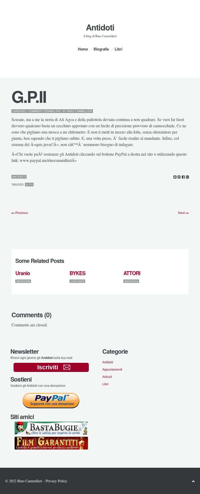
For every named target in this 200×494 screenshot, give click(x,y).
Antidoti (100, 27)
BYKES (77, 273)
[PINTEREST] (179, 177)
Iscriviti (47, 367)
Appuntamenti (112, 369)
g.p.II (29, 184)
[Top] (193, 481)
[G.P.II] (174, 177)
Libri (118, 49)
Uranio (22, 273)
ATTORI (131, 273)
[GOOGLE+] (187, 177)
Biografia (101, 49)
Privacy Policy (56, 480)
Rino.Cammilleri (79, 111)
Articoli (107, 377)
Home (83, 49)
